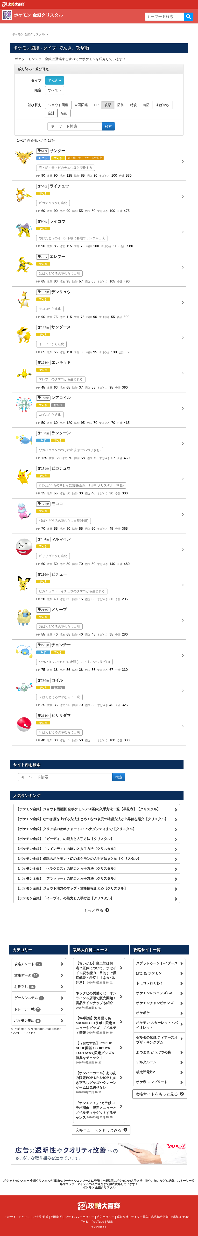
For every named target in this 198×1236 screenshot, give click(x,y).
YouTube (98, 1221)
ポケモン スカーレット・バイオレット (157, 1025)
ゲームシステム (28, 998)
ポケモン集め (26, 1020)
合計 (51, 113)
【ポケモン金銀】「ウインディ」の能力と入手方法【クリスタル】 (66, 849)
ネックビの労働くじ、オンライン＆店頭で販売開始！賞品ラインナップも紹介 (96, 1000)
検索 (188, 17)
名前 (64, 113)
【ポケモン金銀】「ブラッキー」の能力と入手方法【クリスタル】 (66, 878)
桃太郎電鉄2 (145, 1072)
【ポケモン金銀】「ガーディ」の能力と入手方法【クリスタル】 (65, 839)
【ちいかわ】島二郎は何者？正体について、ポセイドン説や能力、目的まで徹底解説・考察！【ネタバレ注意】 (96, 972)
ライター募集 (139, 1217)
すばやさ (162, 105)
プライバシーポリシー (79, 1217)
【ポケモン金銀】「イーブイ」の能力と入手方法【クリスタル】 (65, 898)
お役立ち (24, 987)
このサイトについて (17, 1217)
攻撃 (108, 105)
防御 (120, 105)
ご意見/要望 (40, 1217)
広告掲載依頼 (160, 1217)
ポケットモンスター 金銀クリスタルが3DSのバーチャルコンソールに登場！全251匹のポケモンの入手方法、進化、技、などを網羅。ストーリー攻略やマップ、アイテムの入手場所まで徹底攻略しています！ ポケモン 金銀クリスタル (99, 1184)
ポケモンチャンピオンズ (154, 1003)
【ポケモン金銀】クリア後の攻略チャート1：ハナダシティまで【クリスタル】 (76, 829)
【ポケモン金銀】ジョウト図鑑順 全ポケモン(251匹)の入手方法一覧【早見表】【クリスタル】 (88, 809)
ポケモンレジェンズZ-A (154, 993)
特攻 (133, 105)
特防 (146, 105)
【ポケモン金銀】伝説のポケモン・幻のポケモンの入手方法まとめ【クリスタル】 (78, 858)
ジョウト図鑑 (58, 105)
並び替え (34, 105)
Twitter (85, 1221)
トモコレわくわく (149, 983)
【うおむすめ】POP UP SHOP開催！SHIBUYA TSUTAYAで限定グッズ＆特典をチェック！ (95, 1052)
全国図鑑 (81, 105)
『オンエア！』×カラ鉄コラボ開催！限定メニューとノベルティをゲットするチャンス (96, 1110)
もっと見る (93, 910)
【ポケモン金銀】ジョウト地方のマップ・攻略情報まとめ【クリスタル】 (71, 888)
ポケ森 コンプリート (152, 1082)
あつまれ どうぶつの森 (153, 1052)
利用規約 (57, 1217)
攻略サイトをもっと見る (156, 1094)
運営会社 (122, 1217)
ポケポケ (143, 1013)
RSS (110, 1221)
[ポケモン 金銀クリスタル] (72, 20)
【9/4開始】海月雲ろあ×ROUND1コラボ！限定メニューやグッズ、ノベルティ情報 (96, 1025)
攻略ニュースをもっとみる (98, 1130)
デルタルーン (146, 1062)
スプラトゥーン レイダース (157, 963)
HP (96, 105)
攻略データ (25, 975)
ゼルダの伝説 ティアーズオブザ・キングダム (157, 1039)
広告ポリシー (105, 1217)
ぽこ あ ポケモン (149, 973)
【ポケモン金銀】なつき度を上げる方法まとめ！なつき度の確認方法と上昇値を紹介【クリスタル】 (92, 819)
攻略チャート (27, 964)
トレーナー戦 (26, 1009)
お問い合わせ (180, 1217)
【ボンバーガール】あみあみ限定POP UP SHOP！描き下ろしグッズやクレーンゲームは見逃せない (96, 1082)
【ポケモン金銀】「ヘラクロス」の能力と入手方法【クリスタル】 (66, 868)
